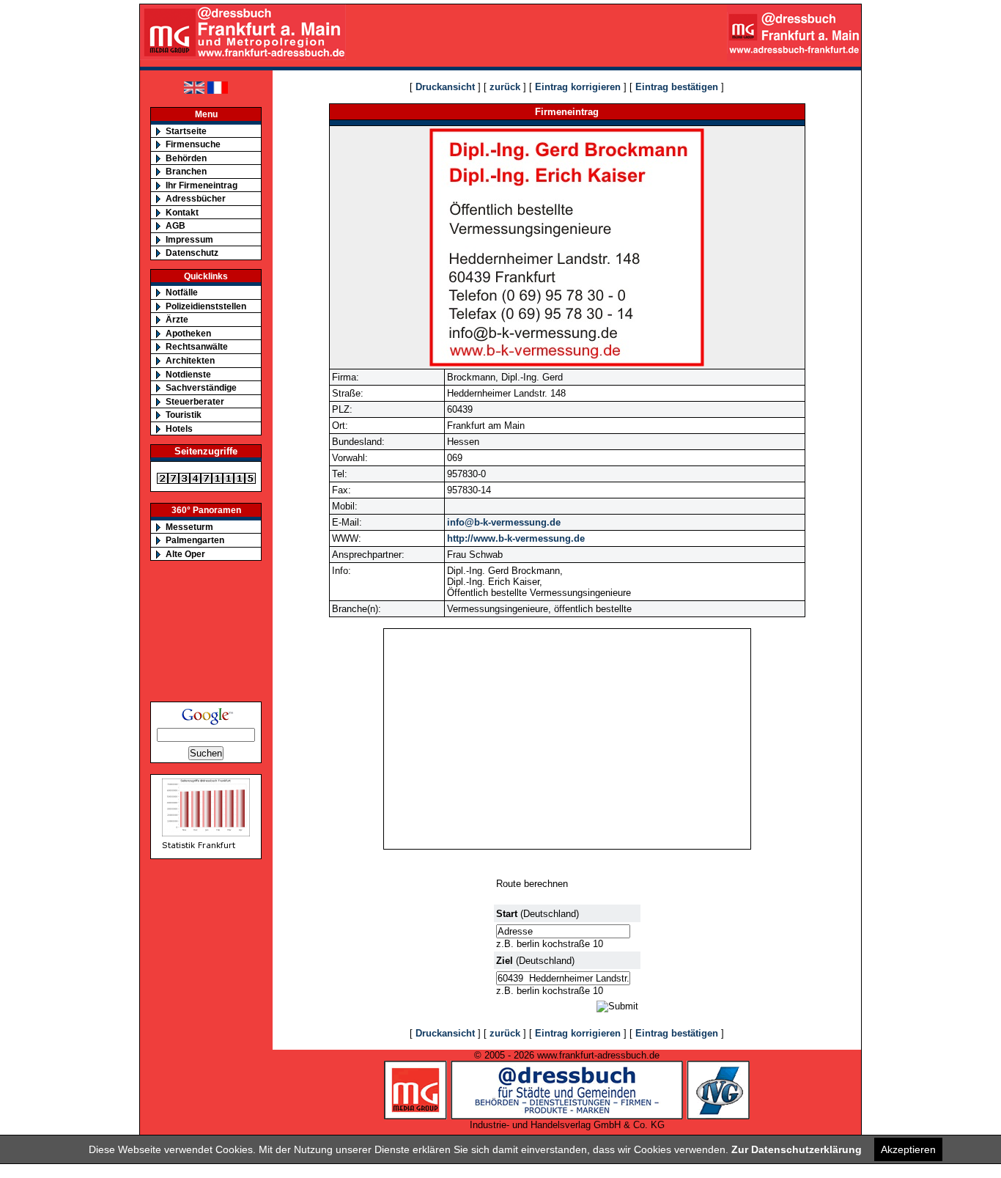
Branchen (186, 171)
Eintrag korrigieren (578, 86)
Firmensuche (193, 144)
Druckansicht (445, 86)
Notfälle (182, 292)
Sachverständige (201, 387)
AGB (175, 225)
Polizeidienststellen (206, 306)
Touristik (184, 414)
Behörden (186, 158)
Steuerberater (195, 401)
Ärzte (177, 319)
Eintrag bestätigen (676, 86)
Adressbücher (196, 198)
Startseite (186, 131)
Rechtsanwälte (197, 346)
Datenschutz (192, 252)
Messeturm (189, 526)
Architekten (190, 360)
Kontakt (182, 212)
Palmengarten (195, 540)
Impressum (189, 239)
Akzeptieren (908, 1149)
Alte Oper (185, 554)
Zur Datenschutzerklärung (796, 1149)
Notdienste (188, 374)
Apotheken (188, 333)
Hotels (179, 428)
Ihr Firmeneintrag (201, 185)
